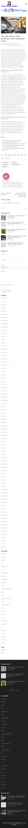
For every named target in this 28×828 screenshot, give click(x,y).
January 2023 (4, 425)
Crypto (2, 569)
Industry (3, 601)
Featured (3, 582)
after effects (5, 162)
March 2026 (3, 311)
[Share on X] (9, 155)
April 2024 (3, 381)
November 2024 (4, 358)
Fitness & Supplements (6, 588)
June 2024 (3, 374)
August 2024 (4, 368)
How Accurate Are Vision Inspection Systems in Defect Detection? (15, 223)
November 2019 (4, 524)
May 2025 (3, 339)
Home (2, 652)
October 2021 (4, 470)
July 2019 (3, 537)
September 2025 (4, 326)
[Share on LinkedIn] (12, 155)
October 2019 (4, 527)
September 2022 (4, 435)
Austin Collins (5, 43)
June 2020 (3, 505)
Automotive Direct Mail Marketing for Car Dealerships (16, 216)
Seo (2, 627)
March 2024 (3, 384)
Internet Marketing (5, 604)
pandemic (5, 166)
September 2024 (4, 365)
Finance (2, 585)
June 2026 (3, 304)
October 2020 (4, 496)
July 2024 (3, 371)
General (3, 592)
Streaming (3, 636)
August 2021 (4, 473)
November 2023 (4, 393)
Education (3, 576)
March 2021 (3, 483)
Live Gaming (3, 611)
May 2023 (3, 413)
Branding (3, 557)
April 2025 (3, 342)
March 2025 (3, 346)
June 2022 (3, 445)
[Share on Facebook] (6, 155)
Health (2, 595)
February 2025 (4, 349)
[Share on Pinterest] (18, 155)
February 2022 (4, 457)
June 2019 (3, 540)
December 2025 (4, 317)
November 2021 (4, 467)
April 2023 (3, 416)
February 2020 (4, 515)
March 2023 (3, 419)
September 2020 (4, 499)
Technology (4, 639)
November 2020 (4, 492)
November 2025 (4, 320)
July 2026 (3, 301)
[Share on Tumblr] (25, 155)
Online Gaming (4, 620)
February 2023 (4, 422)
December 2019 (4, 521)
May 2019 (3, 543)
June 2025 (3, 336)
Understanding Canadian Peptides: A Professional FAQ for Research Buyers (16, 796)
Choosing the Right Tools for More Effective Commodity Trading (15, 243)
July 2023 (3, 406)
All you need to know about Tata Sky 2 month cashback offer (20, 195)
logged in (9, 202)
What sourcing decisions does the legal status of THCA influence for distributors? (16, 237)
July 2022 (3, 441)
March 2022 (3, 454)
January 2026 (4, 314)
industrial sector (15, 164)
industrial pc (5, 164)
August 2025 (4, 330)
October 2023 (4, 397)
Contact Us (3, 649)
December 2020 (4, 489)
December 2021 (4, 464)
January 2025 (4, 352)
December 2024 (4, 355)
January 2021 (4, 486)
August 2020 (4, 502)
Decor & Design (4, 572)
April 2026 (3, 307)
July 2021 (3, 476)
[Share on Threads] (2, 158)
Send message (6, 290)
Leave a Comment (22, 45)
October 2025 (4, 323)
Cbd (2, 563)
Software (3, 630)
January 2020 (4, 518)
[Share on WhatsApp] (15, 155)
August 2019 (4, 534)
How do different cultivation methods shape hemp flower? (16, 230)
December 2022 (4, 429)
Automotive (4, 553)
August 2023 (4, 403)
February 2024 (4, 387)
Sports (2, 633)
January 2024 (4, 390)
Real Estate (3, 624)
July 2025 (3, 333)
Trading (3, 643)
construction (4, 566)
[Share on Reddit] (21, 155)
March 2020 (3, 511)
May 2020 (3, 508)
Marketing (3, 614)
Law (2, 608)
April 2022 (3, 451)
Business (14, 162)
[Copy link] (8, 158)
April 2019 (3, 547)
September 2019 (4, 531)
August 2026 (4, 298)
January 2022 (4, 460)
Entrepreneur (4, 579)
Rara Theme (17, 823)
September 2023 (4, 400)
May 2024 (3, 378)
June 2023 (3, 409)
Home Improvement (5, 598)
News (2, 617)
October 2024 (4, 362)
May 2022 (3, 448)
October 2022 (4, 432)
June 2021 (3, 480)
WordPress (13, 824)
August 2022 (4, 438)
